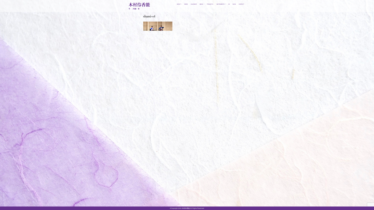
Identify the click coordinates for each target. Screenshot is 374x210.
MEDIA (201, 4)
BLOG (234, 4)
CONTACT (241, 4)
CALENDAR (194, 4)
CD (229, 4)
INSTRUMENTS (220, 4)
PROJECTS (210, 4)
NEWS (186, 4)
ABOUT (179, 4)
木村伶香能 (139, 4)
